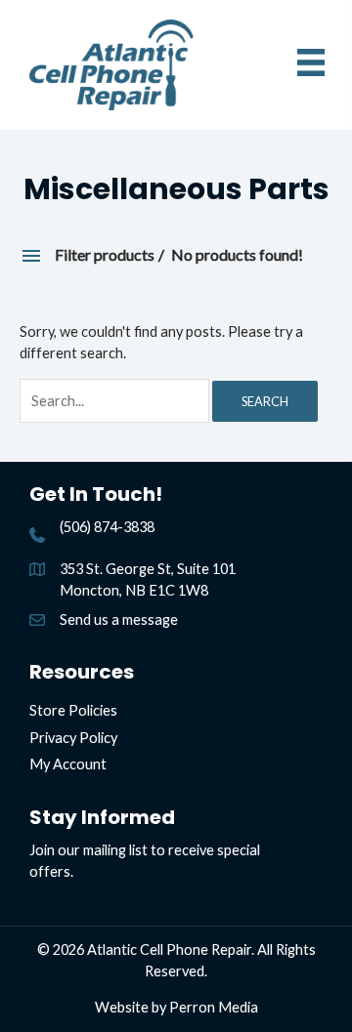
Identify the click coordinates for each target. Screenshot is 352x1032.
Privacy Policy (73, 737)
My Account (68, 764)
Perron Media (213, 1007)
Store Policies (73, 710)
